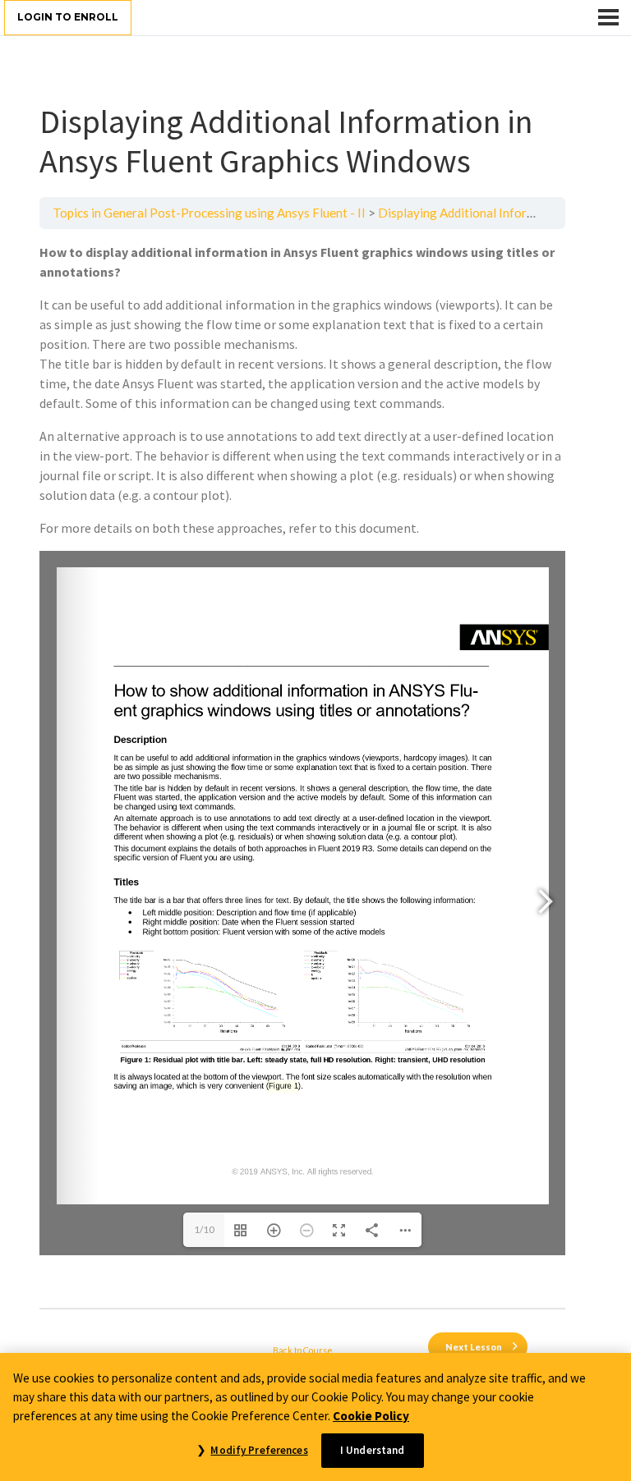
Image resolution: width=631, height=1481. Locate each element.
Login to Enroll (67, 17)
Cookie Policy (371, 1416)
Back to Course (303, 1350)
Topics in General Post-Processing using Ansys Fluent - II (209, 212)
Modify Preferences (258, 1450)
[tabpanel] (302, 768)
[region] (315, 1417)
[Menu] (608, 17)
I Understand (372, 1450)
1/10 (204, 1229)
